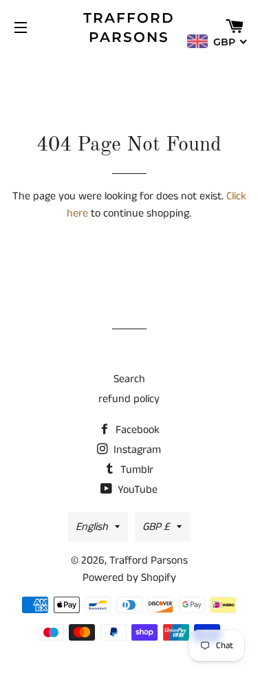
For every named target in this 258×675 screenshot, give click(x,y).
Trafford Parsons (129, 27)
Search (129, 379)
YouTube (136, 490)
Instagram (136, 450)
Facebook (136, 430)
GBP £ (156, 527)
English (92, 527)
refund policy (129, 399)
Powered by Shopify (129, 578)
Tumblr (135, 470)
